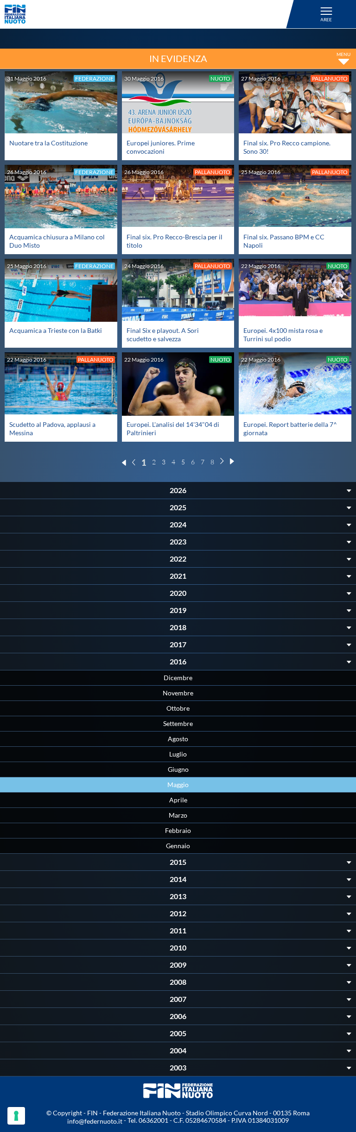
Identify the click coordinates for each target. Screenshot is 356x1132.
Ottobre (178, 708)
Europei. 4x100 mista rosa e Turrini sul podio (283, 334)
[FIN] (151, 14)
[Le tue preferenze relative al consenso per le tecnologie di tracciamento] (16, 1116)
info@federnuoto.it (94, 1121)
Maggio (178, 784)
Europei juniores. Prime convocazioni (161, 147)
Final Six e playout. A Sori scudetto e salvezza (163, 334)
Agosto (178, 739)
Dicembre (178, 678)
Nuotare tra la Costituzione (48, 143)
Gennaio (178, 846)
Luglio (178, 754)
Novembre (178, 693)
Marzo (178, 815)
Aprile (178, 800)
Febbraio (178, 830)
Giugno (178, 769)
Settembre (178, 723)
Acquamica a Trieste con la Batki (55, 330)
